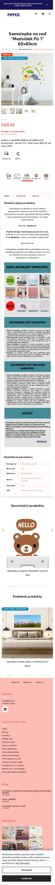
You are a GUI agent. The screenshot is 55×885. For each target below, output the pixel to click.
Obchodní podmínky (10, 745)
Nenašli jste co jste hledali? (13, 761)
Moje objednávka (9, 741)
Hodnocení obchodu (10, 748)
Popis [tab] (7, 196)
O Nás (4, 721)
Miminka (24, 483)
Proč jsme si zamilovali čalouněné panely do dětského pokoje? (22, 784)
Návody (5, 725)
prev (3, 523)
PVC (22, 461)
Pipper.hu (27, 675)
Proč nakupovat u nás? (11, 751)
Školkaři (32, 483)
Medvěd (24, 471)
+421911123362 (8, 696)
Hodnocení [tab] (21, 196)
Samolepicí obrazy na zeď (13, 799)
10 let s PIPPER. (9, 792)
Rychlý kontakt (8, 735)
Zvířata (32, 471)
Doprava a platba (9, 738)
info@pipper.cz (8, 693)
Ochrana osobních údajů (12, 755)
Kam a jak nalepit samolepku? (14, 764)
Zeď (22, 478)
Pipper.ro (39, 675)
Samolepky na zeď (29, 456)
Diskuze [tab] (36, 196)
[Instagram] (5, 702)
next (50, 523)
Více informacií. (22, 863)
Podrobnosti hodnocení (26, 52)
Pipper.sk (14, 675)
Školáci (40, 483)
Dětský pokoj (26, 466)
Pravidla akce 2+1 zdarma (13, 758)
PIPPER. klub (7, 731)
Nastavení (27, 870)
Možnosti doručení (9, 135)
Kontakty (6, 728)
